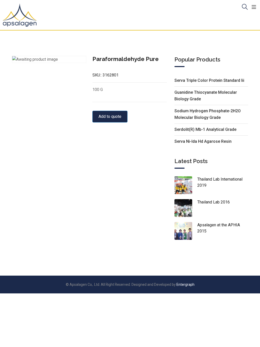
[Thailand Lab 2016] (185, 208)
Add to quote (110, 116)
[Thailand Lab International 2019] (185, 185)
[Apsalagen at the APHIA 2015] (185, 231)
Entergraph (185, 284)
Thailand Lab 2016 (213, 202)
